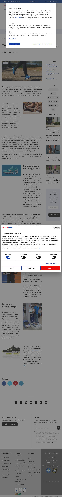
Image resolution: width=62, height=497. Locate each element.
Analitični (12, 23)
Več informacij (12, 38)
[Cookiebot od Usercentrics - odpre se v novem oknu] (53, 228)
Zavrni (11, 268)
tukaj (38, 248)
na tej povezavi (18, 17)
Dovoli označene (48, 44)
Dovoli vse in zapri (14, 44)
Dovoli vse (51, 268)
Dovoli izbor (31, 268)
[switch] (23, 257)
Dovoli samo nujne (36, 44)
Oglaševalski (13, 32)
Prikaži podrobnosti (51, 263)
